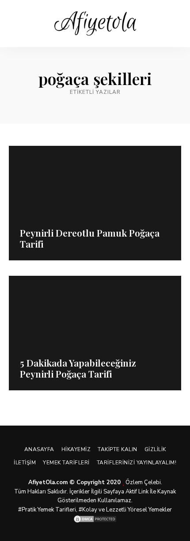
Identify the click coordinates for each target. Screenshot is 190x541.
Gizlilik (155, 449)
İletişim (25, 462)
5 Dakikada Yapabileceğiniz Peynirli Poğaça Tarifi (78, 368)
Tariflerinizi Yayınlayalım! (137, 462)
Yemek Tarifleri (66, 462)
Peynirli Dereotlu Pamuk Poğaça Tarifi (90, 238)
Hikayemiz (76, 449)
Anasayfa (39, 449)
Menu (174, 24)
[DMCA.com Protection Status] (95, 519)
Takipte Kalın (117, 449)
